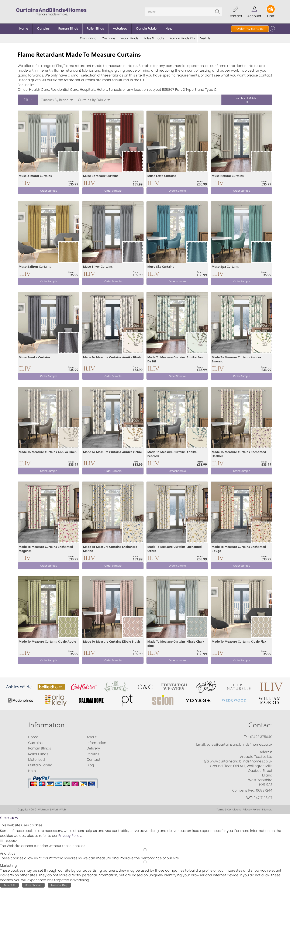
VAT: (249, 797)
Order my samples (250, 29)
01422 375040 (261, 736)
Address (266, 751)
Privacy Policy (69, 835)
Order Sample (48, 190)
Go (217, 11)
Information (46, 725)
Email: (201, 744)
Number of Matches (246, 98)
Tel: (246, 736)
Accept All (9, 885)
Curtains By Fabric (92, 99)
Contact (260, 725)
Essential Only (59, 885)
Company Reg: (243, 790)
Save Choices (33, 885)
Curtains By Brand (55, 99)
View (22, 113)
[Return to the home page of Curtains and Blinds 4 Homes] (51, 11)
